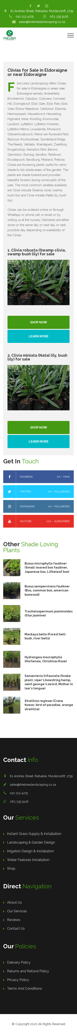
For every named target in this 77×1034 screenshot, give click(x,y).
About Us (14, 902)
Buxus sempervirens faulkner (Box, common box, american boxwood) (47, 590)
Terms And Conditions (24, 988)
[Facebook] (30, 5)
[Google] (46, 5)
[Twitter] (38, 5)
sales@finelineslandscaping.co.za (33, 784)
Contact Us (16, 928)
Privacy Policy (18, 980)
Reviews (13, 920)
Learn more (39, 336)
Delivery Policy (18, 962)
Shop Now (38, 322)
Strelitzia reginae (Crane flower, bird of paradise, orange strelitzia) (49, 705)
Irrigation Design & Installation (30, 851)
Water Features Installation (28, 860)
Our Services (17, 911)
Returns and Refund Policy (28, 971)
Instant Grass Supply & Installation (34, 834)
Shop (11, 868)
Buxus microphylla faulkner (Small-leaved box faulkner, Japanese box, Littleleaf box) (47, 567)
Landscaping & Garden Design (31, 842)
